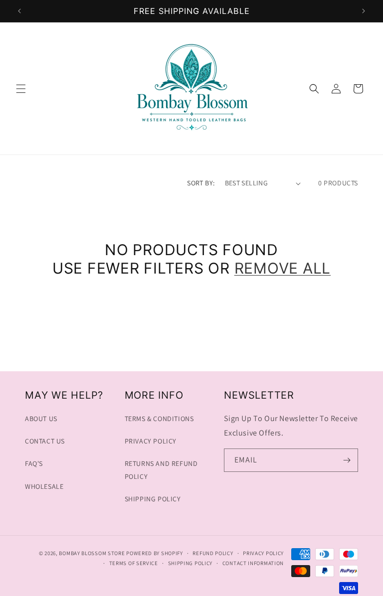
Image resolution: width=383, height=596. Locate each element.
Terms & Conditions (159, 418)
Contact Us (45, 441)
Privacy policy (263, 553)
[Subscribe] (347, 460)
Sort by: (200, 182)
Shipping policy (190, 563)
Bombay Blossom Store (92, 553)
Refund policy (212, 553)
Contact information (253, 563)
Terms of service (133, 563)
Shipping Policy (153, 498)
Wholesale (44, 486)
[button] (21, 89)
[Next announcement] (364, 11)
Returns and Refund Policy (161, 469)
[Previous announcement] (19, 11)
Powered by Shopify (154, 553)
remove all (282, 268)
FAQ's (34, 463)
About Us (41, 418)
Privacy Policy (151, 441)
